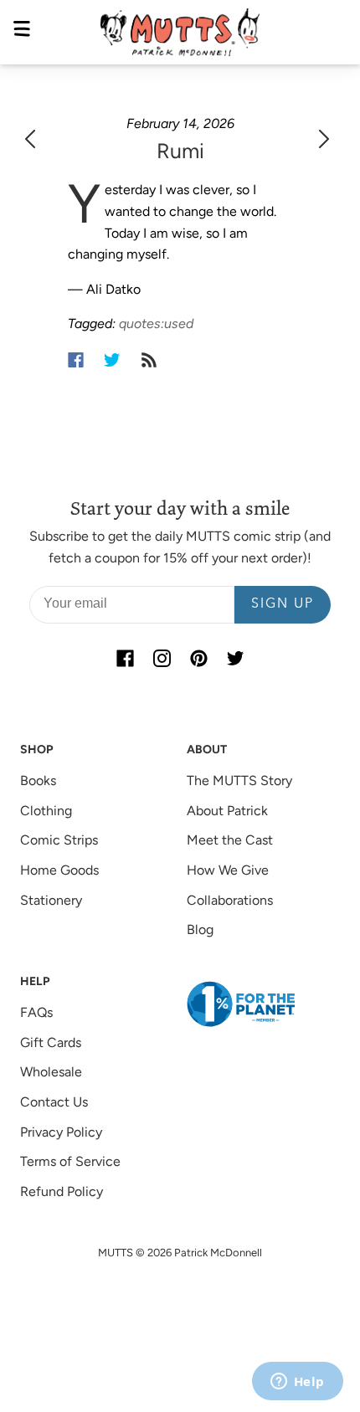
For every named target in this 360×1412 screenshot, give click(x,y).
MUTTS (115, 1252)
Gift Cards (50, 1042)
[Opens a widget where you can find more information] (297, 1383)
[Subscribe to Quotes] (149, 359)
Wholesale (51, 1072)
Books (38, 780)
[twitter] (235, 658)
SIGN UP (282, 604)
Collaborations (230, 900)
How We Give (228, 870)
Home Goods (59, 870)
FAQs (36, 1012)
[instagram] (161, 658)
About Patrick (227, 811)
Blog (200, 929)
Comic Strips (59, 840)
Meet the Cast (230, 840)
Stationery (51, 900)
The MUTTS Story (239, 780)
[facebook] (124, 658)
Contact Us (54, 1102)
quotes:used (156, 323)
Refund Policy (61, 1191)
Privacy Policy (61, 1132)
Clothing (46, 811)
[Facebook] (76, 359)
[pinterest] (198, 658)
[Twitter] (112, 359)
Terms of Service (70, 1161)
